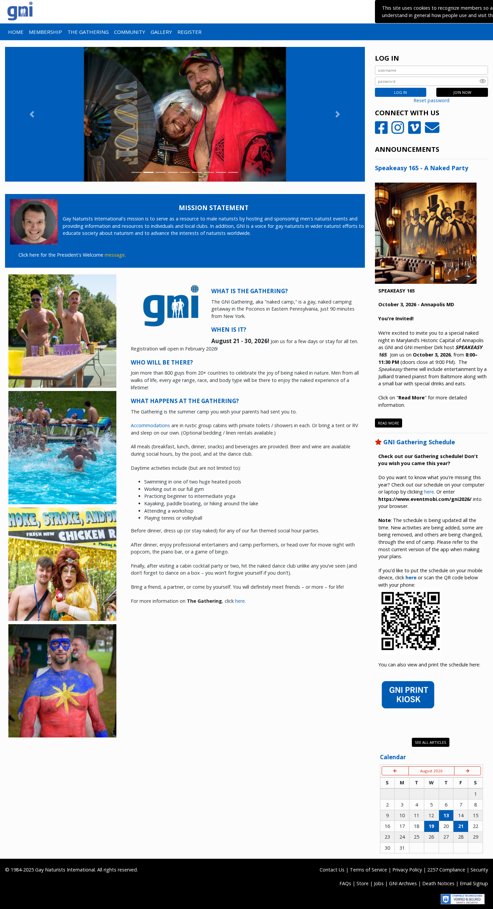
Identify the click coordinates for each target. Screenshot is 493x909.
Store (363, 883)
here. (240, 601)
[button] (32, 114)
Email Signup (474, 883)
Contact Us (332, 869)
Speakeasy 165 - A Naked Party (421, 168)
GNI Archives (403, 883)
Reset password (431, 100)
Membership (45, 31)
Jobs (379, 883)
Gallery (161, 31)
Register (189, 31)
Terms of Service (368, 869)
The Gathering (88, 31)
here (429, 492)
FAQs (345, 883)
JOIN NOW (462, 92)
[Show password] (482, 81)
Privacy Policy (407, 869)
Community (129, 31)
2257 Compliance (446, 869)
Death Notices (438, 883)
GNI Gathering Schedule (419, 442)
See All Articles (430, 742)
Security (479, 869)
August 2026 (431, 770)
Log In (400, 92)
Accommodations (150, 425)
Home (15, 31)
